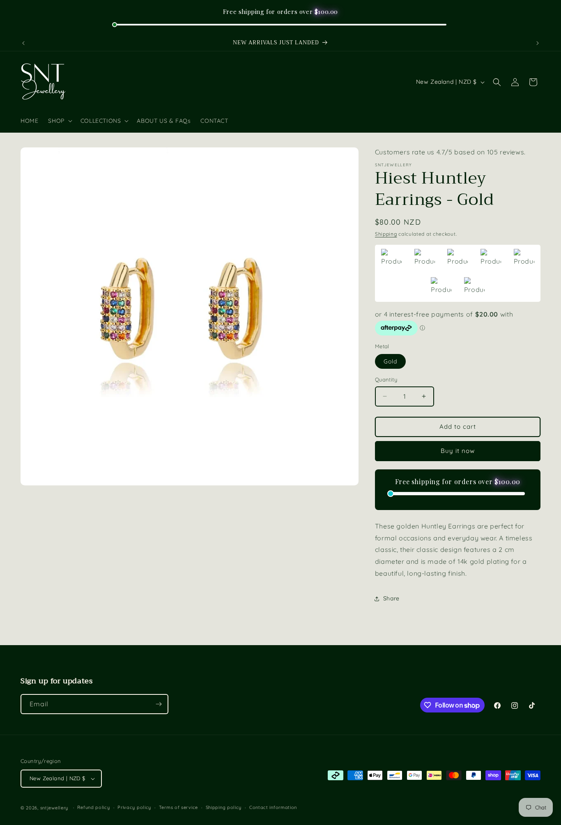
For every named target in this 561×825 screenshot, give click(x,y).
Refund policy (93, 807)
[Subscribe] (158, 704)
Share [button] (391, 598)
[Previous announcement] (23, 43)
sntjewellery (54, 808)
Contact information (273, 807)
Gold (390, 361)
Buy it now (458, 451)
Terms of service (178, 807)
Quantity (386, 379)
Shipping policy (224, 807)
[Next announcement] (538, 43)
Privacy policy (134, 807)
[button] (59, 120)
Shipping (386, 234)
